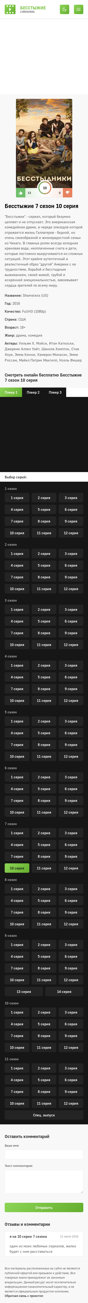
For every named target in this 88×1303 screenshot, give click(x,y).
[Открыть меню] (78, 9)
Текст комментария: (19, 1166)
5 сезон (11, 712)
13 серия (24, 991)
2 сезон (11, 544)
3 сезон (11, 600)
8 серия (44, 521)
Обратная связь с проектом (24, 1296)
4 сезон (11, 656)
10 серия (17, 533)
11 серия (44, 533)
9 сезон (11, 935)
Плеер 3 (55, 392)
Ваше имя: (12, 1145)
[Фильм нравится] (20, 192)
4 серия (17, 509)
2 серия (44, 498)
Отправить (44, 1207)
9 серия (71, 521)
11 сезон (12, 1059)
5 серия (44, 509)
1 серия (17, 498)
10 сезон (12, 1003)
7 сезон (11, 824)
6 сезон (11, 768)
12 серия (71, 533)
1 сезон (11, 488)
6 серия (71, 509)
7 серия (17, 521)
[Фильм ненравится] (67, 192)
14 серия (64, 991)
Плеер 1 (11, 392)
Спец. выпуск (44, 1115)
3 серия (71, 498)
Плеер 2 (33, 392)
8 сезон (11, 879)
